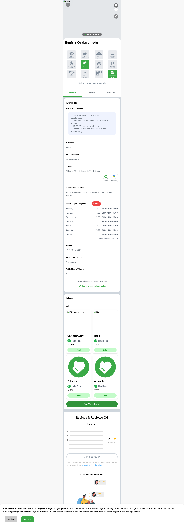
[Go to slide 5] (96, 34)
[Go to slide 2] (88, 34)
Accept (27, 519)
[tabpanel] (92, 195)
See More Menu (92, 404)
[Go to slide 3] (90, 34)
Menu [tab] (92, 92)
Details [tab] (72, 92)
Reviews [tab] (111, 92)
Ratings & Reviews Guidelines (92, 465)
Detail (79, 350)
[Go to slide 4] (93, 34)
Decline (11, 519)
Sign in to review (92, 456)
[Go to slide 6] (98, 34)
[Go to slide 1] (85, 34)
